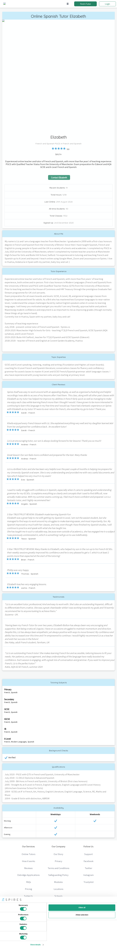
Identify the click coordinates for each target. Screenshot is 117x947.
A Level (7, 738)
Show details (35, 945)
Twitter (88, 868)
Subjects (28, 896)
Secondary (9, 699)
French (7, 692)
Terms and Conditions (58, 868)
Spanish (14, 692)
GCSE (6, 709)
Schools (58, 896)
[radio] (53, 148)
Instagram (88, 875)
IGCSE (7, 719)
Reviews (28, 868)
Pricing (28, 889)
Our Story (58, 854)
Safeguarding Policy (58, 875)
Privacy (58, 861)
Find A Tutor (85, 3)
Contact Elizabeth (59, 177)
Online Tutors (28, 854)
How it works (28, 861)
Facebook (88, 861)
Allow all (81, 908)
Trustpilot (88, 882)
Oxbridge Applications (28, 875)
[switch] (23, 918)
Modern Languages (19, 741)
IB (5, 728)
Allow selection (82, 915)
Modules (58, 882)
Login (107, 3)
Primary (7, 689)
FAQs (28, 882)
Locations (58, 889)
